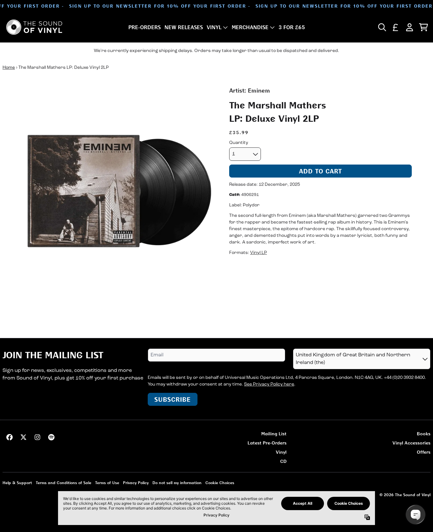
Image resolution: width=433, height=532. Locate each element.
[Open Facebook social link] (9, 437)
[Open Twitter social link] (23, 437)
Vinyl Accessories (411, 442)
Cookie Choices (219, 482)
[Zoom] (110, 193)
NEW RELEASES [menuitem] (184, 27)
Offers (423, 452)
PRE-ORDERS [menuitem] (144, 27)
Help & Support (17, 482)
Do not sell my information (177, 482)
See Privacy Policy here (269, 384)
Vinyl (281, 452)
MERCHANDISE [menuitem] (250, 27)
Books (423, 433)
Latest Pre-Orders (267, 442)
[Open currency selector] (396, 27)
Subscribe (172, 399)
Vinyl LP (258, 252)
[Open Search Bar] (381, 27)
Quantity (238, 142)
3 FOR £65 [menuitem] (292, 27)
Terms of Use (107, 482)
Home (9, 67)
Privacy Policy (136, 482)
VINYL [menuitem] (214, 27)
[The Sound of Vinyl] (34, 27)
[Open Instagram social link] (37, 437)
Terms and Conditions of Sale (63, 482)
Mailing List (274, 433)
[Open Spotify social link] (51, 437)
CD (283, 461)
